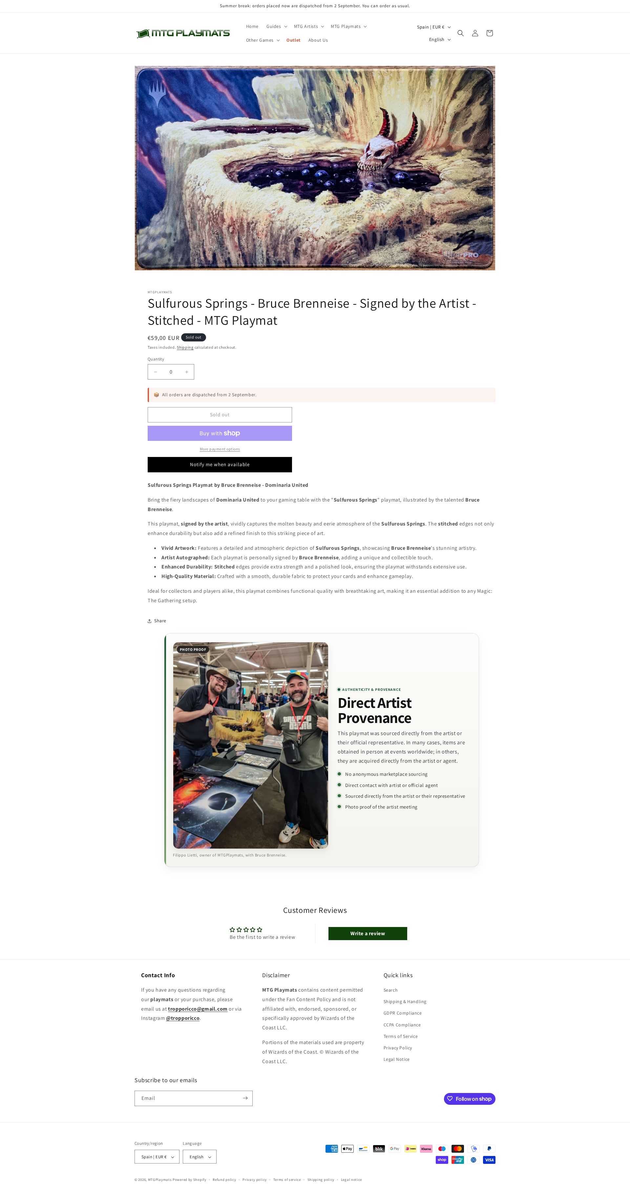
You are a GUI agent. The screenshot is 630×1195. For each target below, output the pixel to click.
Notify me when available (220, 464)
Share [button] (160, 621)
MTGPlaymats (160, 1180)
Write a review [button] (367, 933)
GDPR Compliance (403, 1013)
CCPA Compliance (402, 1025)
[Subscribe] (245, 1098)
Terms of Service (401, 1036)
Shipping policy (321, 1179)
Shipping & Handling (405, 1002)
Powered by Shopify (189, 1180)
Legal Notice (397, 1059)
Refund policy (224, 1179)
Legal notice (351, 1179)
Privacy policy (254, 1179)
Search (391, 990)
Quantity (156, 359)
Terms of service (287, 1179)
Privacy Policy (398, 1048)
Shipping (185, 347)
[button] (276, 26)
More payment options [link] (220, 448)
